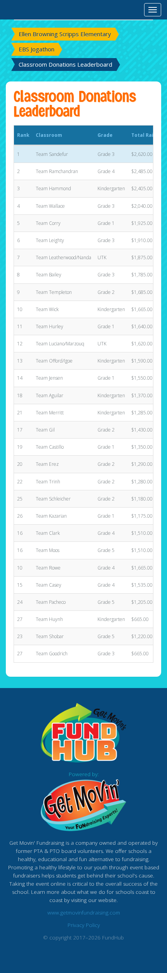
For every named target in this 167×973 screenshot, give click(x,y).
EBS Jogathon (36, 49)
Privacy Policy (84, 925)
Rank (23, 135)
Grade (105, 135)
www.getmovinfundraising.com (83, 912)
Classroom (49, 135)
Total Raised (146, 135)
